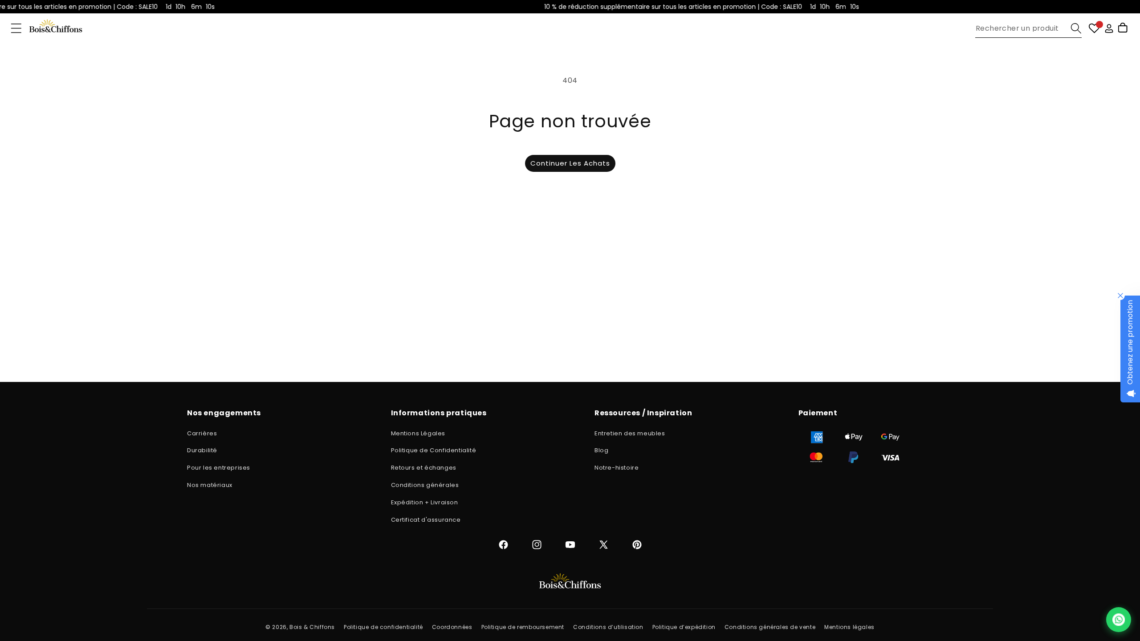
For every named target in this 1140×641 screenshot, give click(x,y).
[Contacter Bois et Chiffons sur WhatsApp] (1118, 619)
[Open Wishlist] (1094, 28)
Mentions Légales (418, 433)
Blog (601, 450)
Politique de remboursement (523, 627)
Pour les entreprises (218, 467)
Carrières (202, 433)
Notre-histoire (616, 467)
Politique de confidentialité (383, 627)
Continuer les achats (570, 163)
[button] (16, 28)
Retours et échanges (423, 467)
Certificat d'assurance (426, 519)
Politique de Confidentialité (433, 450)
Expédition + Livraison (424, 502)
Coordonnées (452, 627)
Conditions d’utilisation (608, 627)
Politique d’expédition (684, 627)
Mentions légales (849, 627)
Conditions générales (425, 485)
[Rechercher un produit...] (1076, 28)
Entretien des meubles (629, 433)
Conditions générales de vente (770, 627)
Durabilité (202, 450)
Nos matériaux (209, 485)
